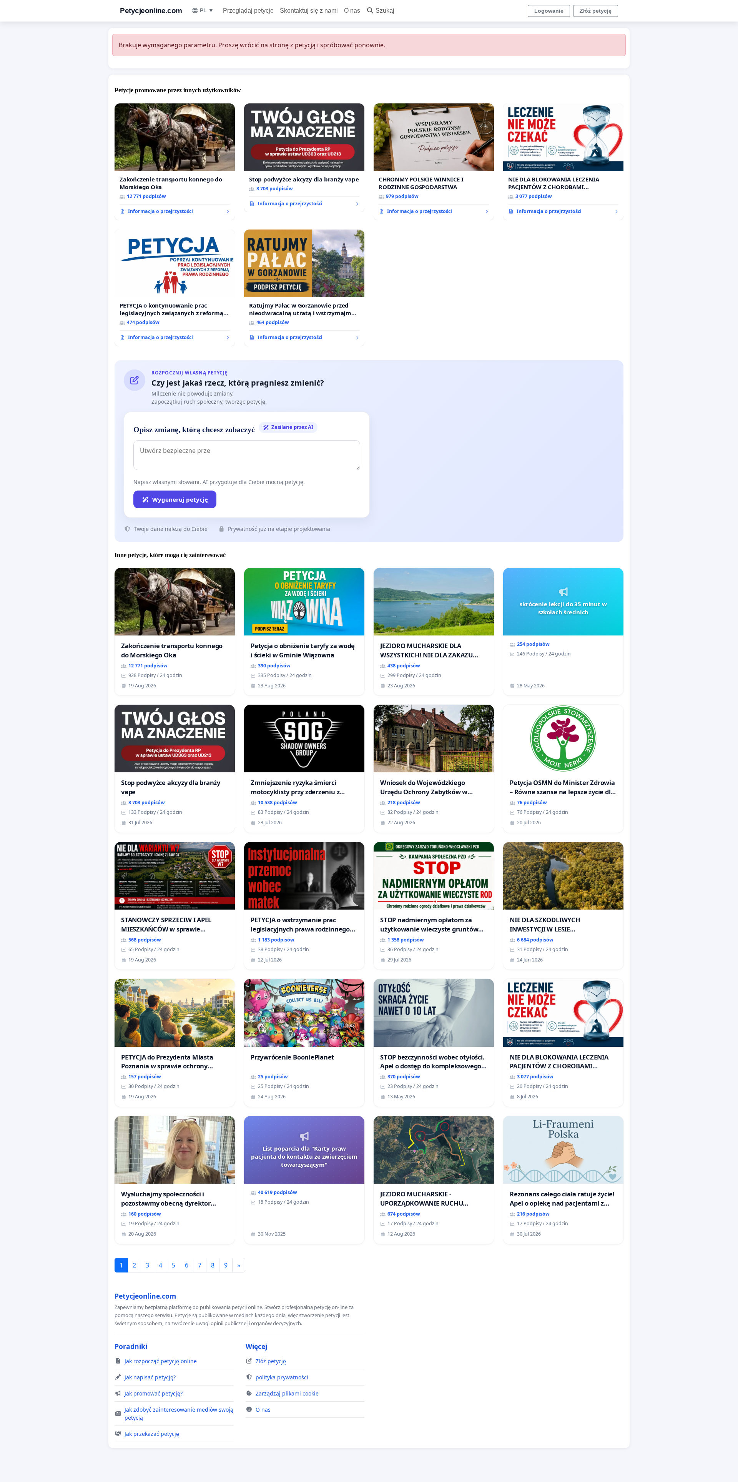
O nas (352, 10)
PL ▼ (207, 10)
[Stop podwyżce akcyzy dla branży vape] (304, 158)
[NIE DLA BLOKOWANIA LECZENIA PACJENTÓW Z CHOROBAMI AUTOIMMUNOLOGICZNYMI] (563, 161)
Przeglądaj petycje (248, 10)
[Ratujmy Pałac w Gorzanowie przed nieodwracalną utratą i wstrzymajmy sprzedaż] (304, 288)
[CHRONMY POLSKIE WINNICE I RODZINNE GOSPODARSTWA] (434, 161)
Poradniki (131, 1346)
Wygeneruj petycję (180, 499)
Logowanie (548, 11)
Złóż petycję (596, 11)
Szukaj (385, 10)
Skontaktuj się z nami (309, 10)
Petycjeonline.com (151, 11)
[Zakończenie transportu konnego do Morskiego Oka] (175, 161)
